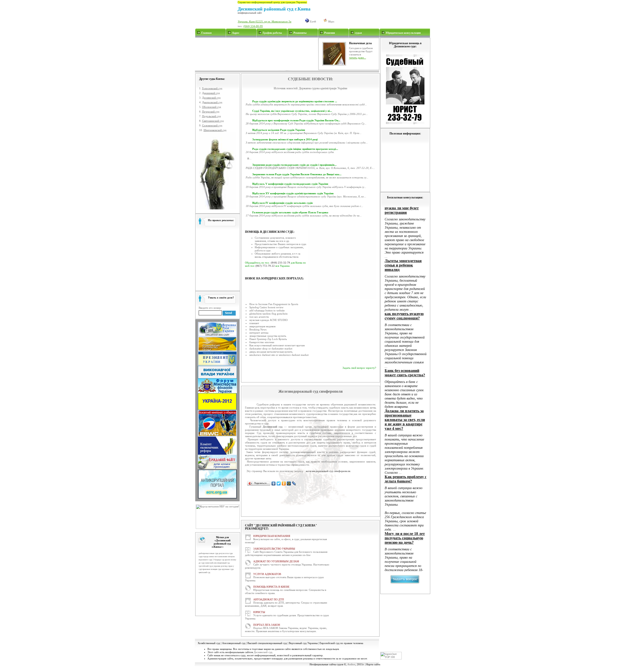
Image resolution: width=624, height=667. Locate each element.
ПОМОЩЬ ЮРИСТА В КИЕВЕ (271, 586)
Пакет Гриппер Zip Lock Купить (268, 339)
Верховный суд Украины (303, 643)
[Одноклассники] (283, 483)
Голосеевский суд (212, 88)
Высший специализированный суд (267, 643)
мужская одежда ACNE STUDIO (268, 319)
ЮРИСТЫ (259, 612)
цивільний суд (204, 572)
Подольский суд (211, 116)
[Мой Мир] (289, 483)
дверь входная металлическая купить (270, 351)
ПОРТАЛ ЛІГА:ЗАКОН (266, 624)
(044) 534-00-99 (253, 26)
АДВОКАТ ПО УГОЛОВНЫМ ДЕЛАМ (276, 561)
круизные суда (228, 569)
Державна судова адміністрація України (323, 88)
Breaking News (257, 329)
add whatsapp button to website (267, 310)
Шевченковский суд (215, 130)
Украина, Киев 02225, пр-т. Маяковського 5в (264, 21)
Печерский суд (210, 111)
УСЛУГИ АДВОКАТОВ (267, 574)
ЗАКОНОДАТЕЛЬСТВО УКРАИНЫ (274, 548)
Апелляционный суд (233, 643)
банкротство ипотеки (261, 342)
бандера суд (219, 560)
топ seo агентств (259, 316)
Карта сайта (373, 664)
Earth (312, 21)
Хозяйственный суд (209, 643)
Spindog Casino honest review (266, 307)
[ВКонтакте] (273, 483)
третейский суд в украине (209, 566)
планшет (254, 323)
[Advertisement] (256, 54)
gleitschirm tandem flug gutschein (268, 313)
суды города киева (206, 556)
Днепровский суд (212, 102)
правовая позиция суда (211, 569)
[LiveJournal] (294, 483)
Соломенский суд (212, 125)
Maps (330, 21)
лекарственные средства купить (267, 335)
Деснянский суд (211, 97)
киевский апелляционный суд (217, 563)
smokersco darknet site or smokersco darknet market (279, 354)
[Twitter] (278, 483)
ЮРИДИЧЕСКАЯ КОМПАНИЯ (271, 535)
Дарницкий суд (211, 93)
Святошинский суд (213, 120)
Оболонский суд (211, 106)
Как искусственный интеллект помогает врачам (277, 345)
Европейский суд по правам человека (341, 643)
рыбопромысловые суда (208, 553)
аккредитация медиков (262, 326)
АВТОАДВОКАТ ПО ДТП (268, 599)
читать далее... (357, 57)
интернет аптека (258, 332)
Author (351, 664)
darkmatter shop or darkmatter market (270, 348)
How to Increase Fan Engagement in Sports (273, 304)
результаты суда (226, 553)
